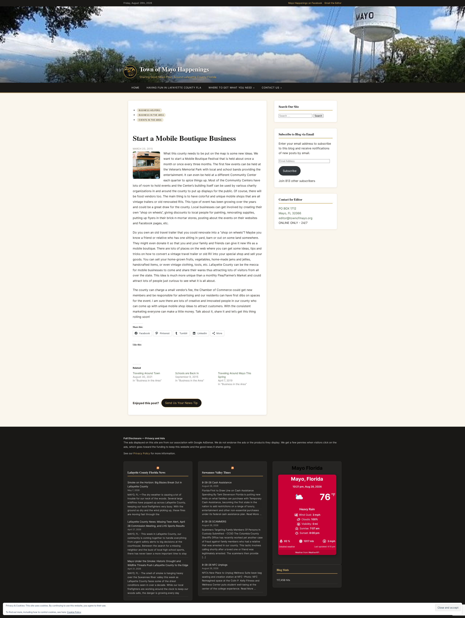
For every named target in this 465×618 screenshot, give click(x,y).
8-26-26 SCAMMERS (214, 521)
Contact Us (270, 87)
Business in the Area (151, 115)
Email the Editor (333, 3)
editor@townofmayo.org (295, 218)
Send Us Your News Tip (181, 403)
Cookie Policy (74, 612)
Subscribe (289, 171)
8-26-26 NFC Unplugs (214, 564)
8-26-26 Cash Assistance (217, 482)
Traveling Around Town (146, 373)
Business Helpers (149, 110)
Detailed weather (287, 546)
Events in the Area (150, 120)
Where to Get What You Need (230, 87)
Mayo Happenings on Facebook (305, 3)
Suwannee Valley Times (216, 472)
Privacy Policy (141, 453)
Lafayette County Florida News (146, 472)
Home (135, 87)
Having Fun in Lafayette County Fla (174, 87)
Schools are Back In (187, 373)
